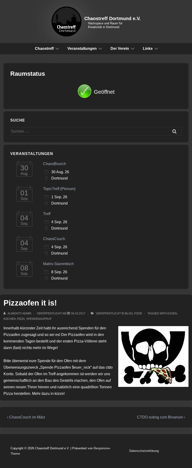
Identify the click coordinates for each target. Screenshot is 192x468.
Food (138, 313)
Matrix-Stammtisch (58, 264)
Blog (129, 313)
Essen (172, 313)
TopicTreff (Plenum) (59, 189)
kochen (10, 318)
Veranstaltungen (82, 48)
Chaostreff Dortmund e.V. (112, 18)
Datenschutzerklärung (144, 451)
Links (148, 48)
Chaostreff (44, 48)
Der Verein (120, 48)
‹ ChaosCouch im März (26, 417)
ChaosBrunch (54, 164)
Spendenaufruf (39, 318)
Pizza (21, 318)
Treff (46, 214)
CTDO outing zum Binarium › (161, 417)
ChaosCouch (54, 239)
